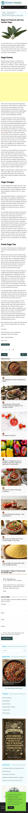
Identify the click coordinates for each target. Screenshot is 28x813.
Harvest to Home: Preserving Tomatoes (11, 490)
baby (3, 132)
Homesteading (6, 713)
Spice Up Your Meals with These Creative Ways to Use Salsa (12, 539)
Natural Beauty (6, 700)
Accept (11, 807)
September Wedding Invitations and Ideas (12, 777)
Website (3, 626)
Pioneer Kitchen (6, 703)
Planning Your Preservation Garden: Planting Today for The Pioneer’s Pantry (12, 405)
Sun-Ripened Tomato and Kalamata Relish (13, 380)
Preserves (6, 344)
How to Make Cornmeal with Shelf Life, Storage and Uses (13, 564)
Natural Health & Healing (8, 706)
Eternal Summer (6, 771)
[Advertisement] (14, 86)
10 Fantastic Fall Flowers (8, 774)
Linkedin (9, 349)
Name (3, 612)
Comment (4, 604)
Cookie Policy (15, 804)
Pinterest (13, 349)
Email (3, 619)
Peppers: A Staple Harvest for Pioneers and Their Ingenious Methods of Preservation (11, 462)
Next (23, 354)
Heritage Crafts (6, 710)
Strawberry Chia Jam (9, 435)
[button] (5, 688)
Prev (5, 354)
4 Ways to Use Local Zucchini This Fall (12, 780)
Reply (4, 591)
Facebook (2, 349)
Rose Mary (10, 579)
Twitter (6, 349)
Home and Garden (7, 697)
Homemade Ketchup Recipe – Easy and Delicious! (13, 515)
